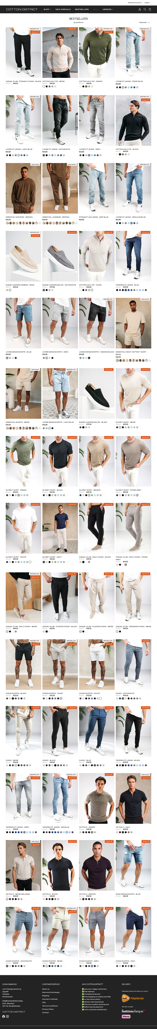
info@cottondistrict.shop (12, 1001)
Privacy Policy (48, 1009)
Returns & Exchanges (51, 992)
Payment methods (50, 999)
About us (45, 989)
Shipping (45, 996)
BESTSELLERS (82, 9)
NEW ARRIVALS (63, 9)
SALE (95, 9)
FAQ (44, 1002)
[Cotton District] (22, 9)
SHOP (46, 9)
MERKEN (107, 9)
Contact (45, 1013)
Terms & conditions (50, 1006)
